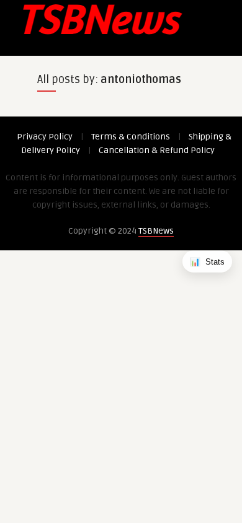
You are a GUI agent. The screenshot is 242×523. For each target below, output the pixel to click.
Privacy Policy (45, 136)
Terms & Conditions (130, 136)
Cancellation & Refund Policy (157, 150)
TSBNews (156, 231)
